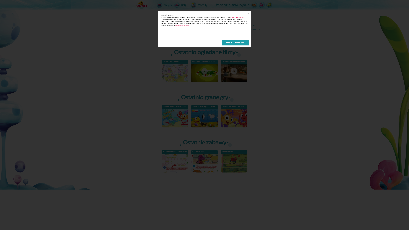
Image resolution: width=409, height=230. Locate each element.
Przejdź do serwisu (235, 42)
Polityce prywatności (182, 25)
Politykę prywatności (237, 17)
